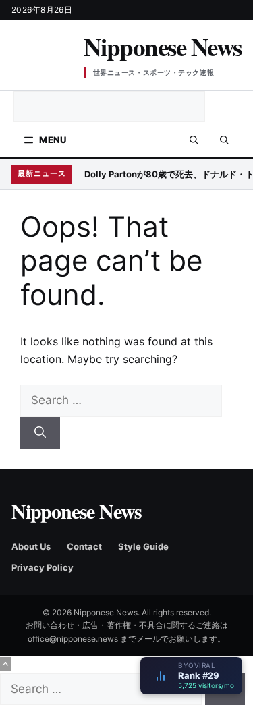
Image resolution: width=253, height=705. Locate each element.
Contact (84, 546)
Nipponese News (163, 46)
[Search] (40, 433)
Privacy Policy (42, 567)
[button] (224, 139)
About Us (31, 546)
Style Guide (143, 546)
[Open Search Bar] (194, 139)
